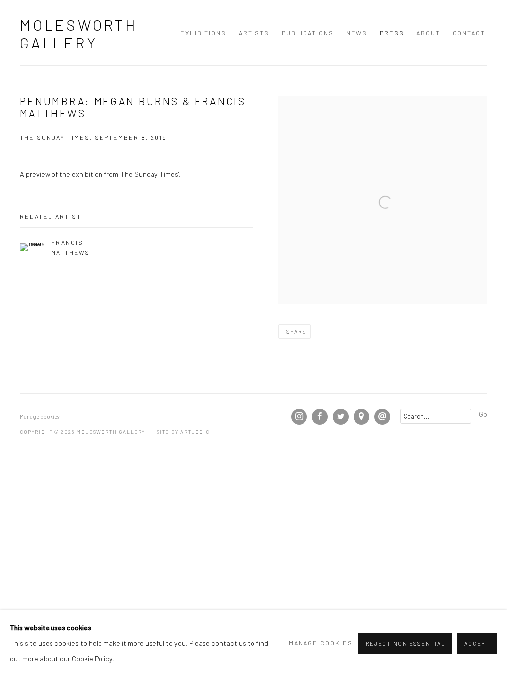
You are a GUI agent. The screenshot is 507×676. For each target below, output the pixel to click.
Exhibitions (203, 33)
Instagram (299, 417)
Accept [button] (477, 643)
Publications (308, 33)
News (356, 33)
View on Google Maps (361, 417)
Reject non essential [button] (405, 643)
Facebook (320, 417)
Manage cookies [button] (39, 416)
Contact (469, 33)
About (428, 33)
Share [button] (296, 331)
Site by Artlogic (183, 432)
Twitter (341, 417)
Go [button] (483, 413)
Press (392, 33)
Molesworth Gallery (79, 33)
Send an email (382, 417)
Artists (254, 33)
